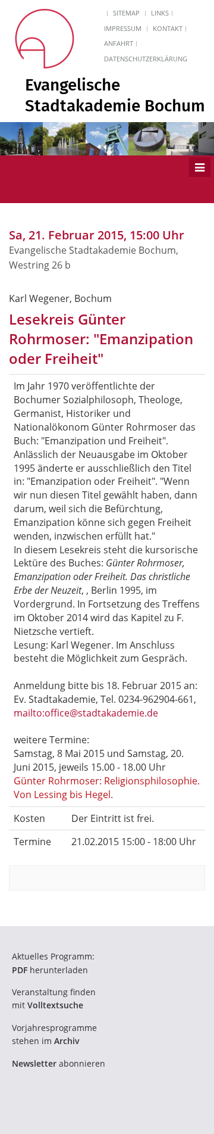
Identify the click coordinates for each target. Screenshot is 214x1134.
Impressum (122, 28)
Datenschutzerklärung (145, 58)
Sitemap (126, 12)
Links (160, 12)
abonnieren (58, 1063)
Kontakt (167, 28)
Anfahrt (118, 43)
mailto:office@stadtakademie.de (86, 712)
